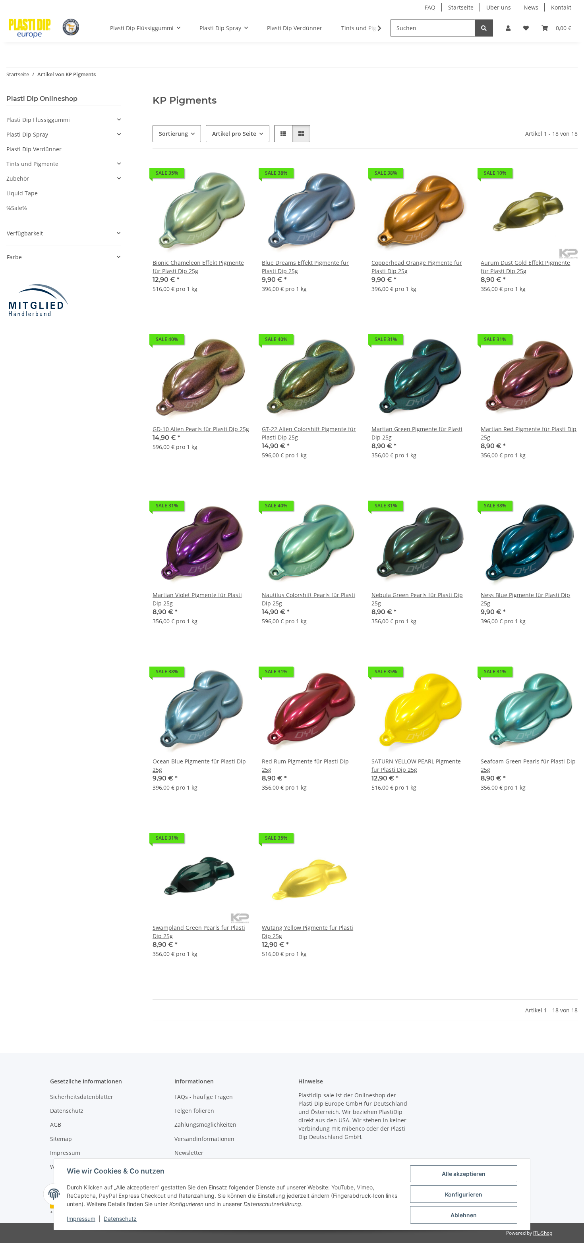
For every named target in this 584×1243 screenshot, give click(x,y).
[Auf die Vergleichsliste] (215, 175)
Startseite (461, 7)
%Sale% (16, 208)
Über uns (498, 7)
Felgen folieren (194, 1110)
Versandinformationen (204, 1139)
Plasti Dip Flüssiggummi (38, 119)
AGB (55, 1124)
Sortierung (173, 133)
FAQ (430, 7)
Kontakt (561, 7)
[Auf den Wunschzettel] (235, 175)
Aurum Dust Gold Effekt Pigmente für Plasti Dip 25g (525, 267)
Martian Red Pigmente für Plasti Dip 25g (528, 433)
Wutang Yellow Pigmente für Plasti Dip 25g (307, 932)
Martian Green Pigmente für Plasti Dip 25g (416, 433)
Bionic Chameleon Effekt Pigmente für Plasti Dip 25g (198, 267)
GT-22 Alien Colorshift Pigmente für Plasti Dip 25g (309, 433)
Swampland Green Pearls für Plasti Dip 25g (199, 932)
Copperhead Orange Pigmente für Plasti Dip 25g (416, 267)
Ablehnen (464, 1215)
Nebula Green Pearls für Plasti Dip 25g (417, 599)
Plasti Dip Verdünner (34, 149)
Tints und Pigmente (32, 164)
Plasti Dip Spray (27, 134)
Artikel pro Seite (234, 133)
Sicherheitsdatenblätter (81, 1096)
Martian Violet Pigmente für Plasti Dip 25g (197, 599)
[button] (508, 28)
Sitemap (61, 1139)
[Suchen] (484, 28)
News (531, 7)
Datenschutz (120, 1218)
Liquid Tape (22, 193)
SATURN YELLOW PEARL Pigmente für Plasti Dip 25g (416, 765)
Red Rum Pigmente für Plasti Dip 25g (305, 765)
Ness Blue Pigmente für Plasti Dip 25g (525, 599)
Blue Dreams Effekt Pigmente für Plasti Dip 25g (305, 267)
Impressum (81, 1218)
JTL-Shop (542, 1233)
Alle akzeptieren (463, 1173)
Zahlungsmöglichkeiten (205, 1124)
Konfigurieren (463, 1194)
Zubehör (17, 178)
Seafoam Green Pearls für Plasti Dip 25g (528, 765)
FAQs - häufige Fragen (203, 1096)
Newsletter (188, 1152)
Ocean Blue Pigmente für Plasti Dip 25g (199, 765)
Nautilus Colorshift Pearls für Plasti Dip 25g (308, 599)
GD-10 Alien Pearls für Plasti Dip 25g (201, 429)
